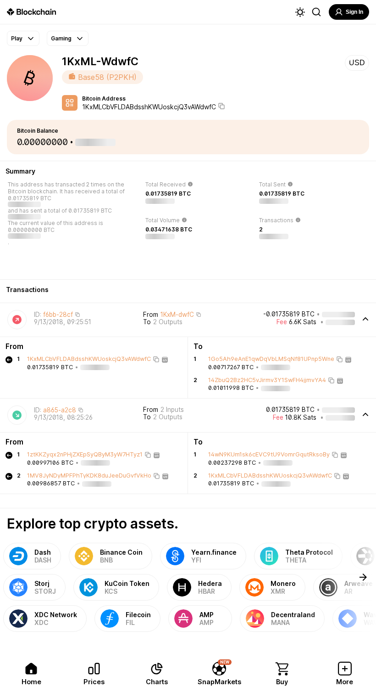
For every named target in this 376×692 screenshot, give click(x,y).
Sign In (354, 12)
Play (16, 38)
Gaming (61, 38)
